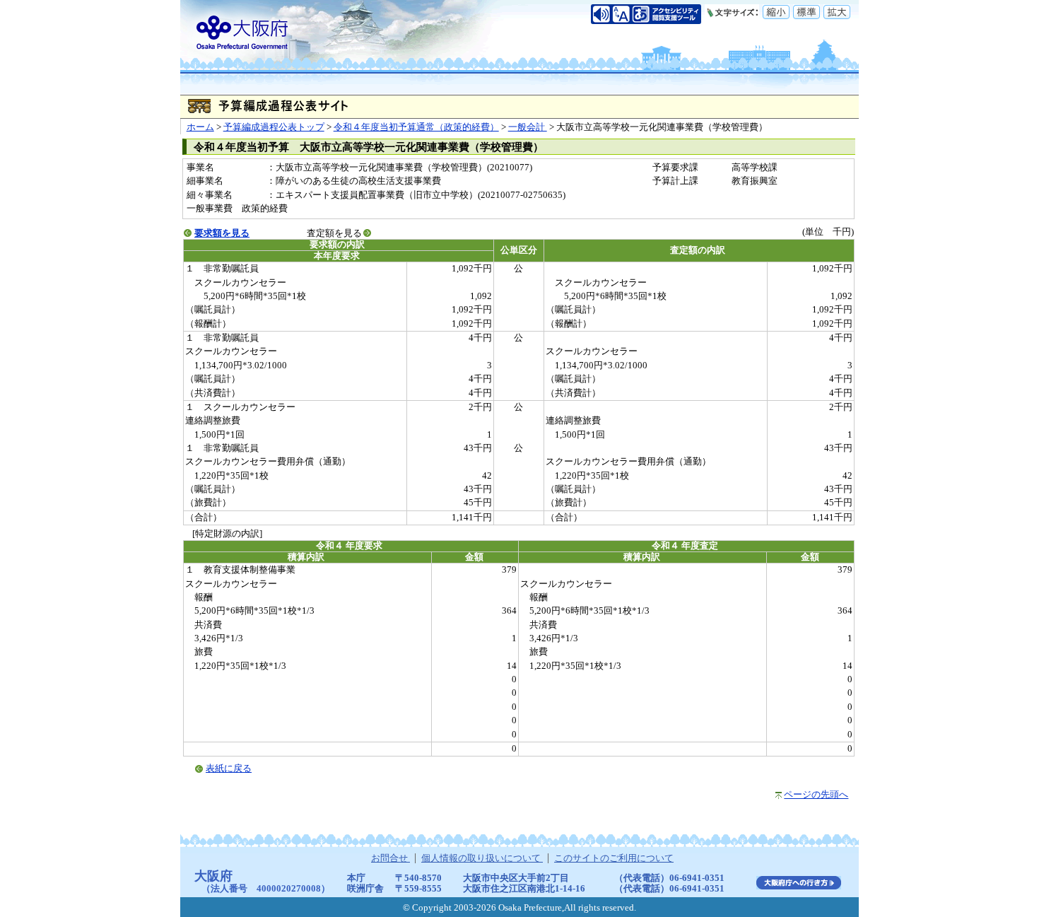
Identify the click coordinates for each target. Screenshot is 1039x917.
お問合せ (390, 858)
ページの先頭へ (816, 795)
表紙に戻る (229, 768)
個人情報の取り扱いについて (482, 858)
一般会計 (527, 127)
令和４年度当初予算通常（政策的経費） (416, 127)
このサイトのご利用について (614, 858)
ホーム (200, 127)
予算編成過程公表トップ (273, 127)
